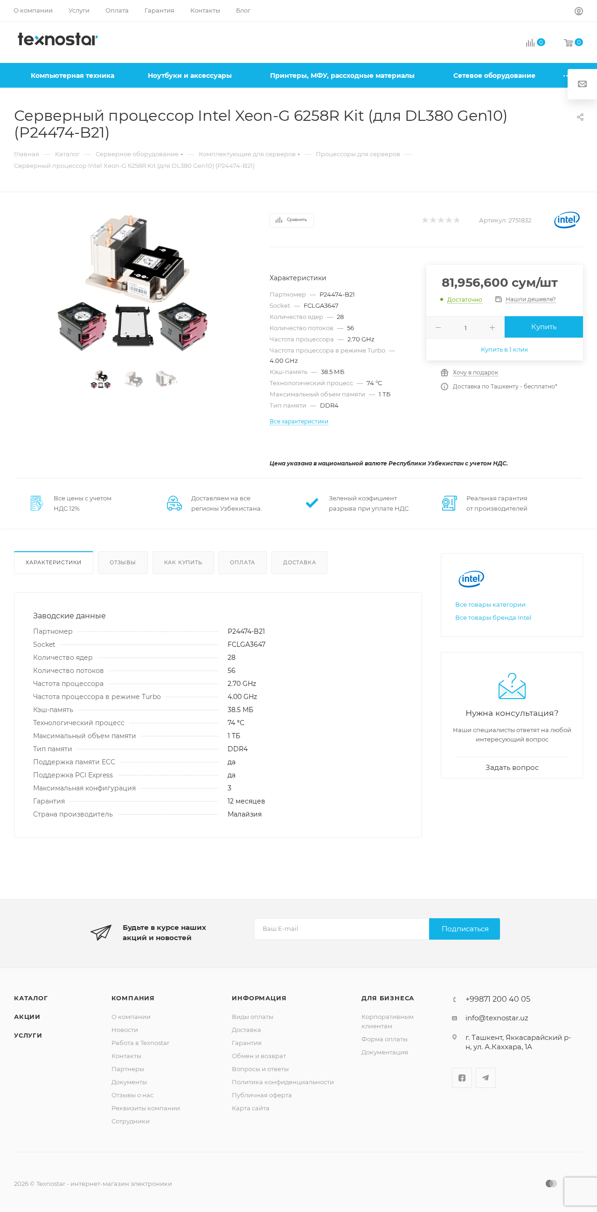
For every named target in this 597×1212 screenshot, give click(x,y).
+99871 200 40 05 (497, 999)
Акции (27, 1016)
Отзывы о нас (132, 1095)
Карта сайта (251, 1108)
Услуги (28, 1035)
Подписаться (465, 928)
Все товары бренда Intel (493, 617)
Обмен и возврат (259, 1056)
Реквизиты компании (145, 1108)
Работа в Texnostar (140, 1042)
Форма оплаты (384, 1039)
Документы (129, 1082)
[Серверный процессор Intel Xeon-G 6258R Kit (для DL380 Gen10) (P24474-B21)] (133, 282)
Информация (259, 998)
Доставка (299, 562)
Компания (133, 998)
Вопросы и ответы (260, 1069)
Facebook (462, 1078)
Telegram (486, 1078)
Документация (384, 1052)
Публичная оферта (262, 1095)
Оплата (242, 562)
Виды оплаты (252, 1016)
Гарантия (247, 1042)
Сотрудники (130, 1121)
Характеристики (54, 562)
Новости (124, 1029)
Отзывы (123, 562)
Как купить (183, 562)
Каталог (31, 998)
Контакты (126, 1056)
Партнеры (127, 1069)
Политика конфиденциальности (283, 1082)
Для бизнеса (387, 998)
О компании (131, 1016)
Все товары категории (490, 604)
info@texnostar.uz (496, 1017)
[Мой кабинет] (579, 12)
